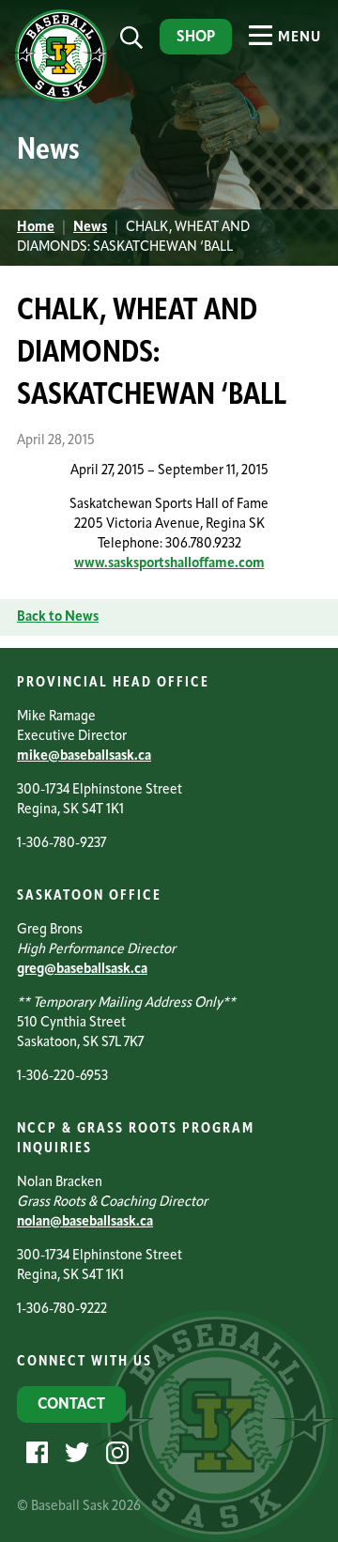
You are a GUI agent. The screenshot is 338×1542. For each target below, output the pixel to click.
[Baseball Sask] (58, 98)
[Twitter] (74, 1453)
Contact (71, 1404)
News (90, 228)
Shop (196, 37)
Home (35, 228)
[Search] (131, 38)
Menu (297, 38)
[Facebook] (35, 1453)
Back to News (58, 617)
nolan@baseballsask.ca (85, 1222)
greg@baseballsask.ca (82, 970)
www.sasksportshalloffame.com (169, 564)
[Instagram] (115, 1453)
